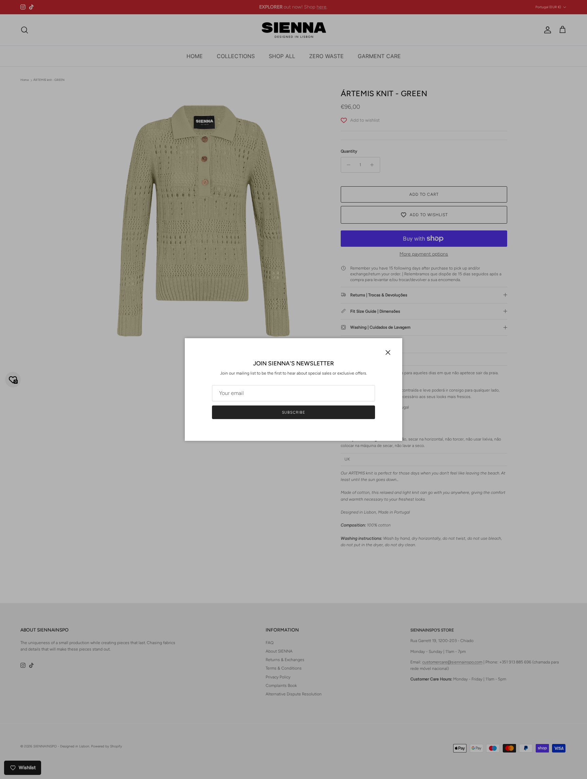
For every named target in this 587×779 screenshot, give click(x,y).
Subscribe (293, 412)
